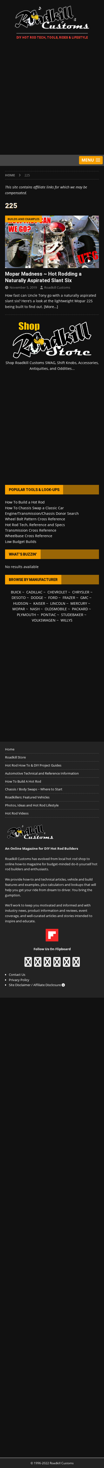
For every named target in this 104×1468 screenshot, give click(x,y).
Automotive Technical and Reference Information (42, 773)
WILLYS (66, 620)
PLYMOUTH (26, 614)
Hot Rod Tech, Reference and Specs (35, 524)
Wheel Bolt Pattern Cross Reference (35, 519)
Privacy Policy (19, 980)
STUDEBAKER (72, 614)
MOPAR (18, 608)
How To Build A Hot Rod (23, 781)
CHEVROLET (57, 592)
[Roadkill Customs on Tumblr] (57, 964)
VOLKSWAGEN (44, 620)
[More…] (51, 306)
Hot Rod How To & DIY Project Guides (33, 765)
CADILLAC (34, 592)
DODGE (37, 597)
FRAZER (69, 597)
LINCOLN (57, 603)
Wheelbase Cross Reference (28, 535)
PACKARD (80, 608)
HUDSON (20, 603)
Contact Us (17, 974)
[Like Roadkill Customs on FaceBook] (28, 964)
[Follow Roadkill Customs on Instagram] (37, 964)
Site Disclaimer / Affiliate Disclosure (35, 985)
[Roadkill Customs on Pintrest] (47, 964)
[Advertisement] (52, 98)
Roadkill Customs (57, 287)
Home (9, 749)
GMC (84, 597)
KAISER (39, 603)
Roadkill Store (15, 757)
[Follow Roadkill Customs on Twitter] (66, 964)
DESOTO (19, 597)
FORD (53, 597)
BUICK (16, 592)
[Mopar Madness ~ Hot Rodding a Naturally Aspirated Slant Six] (52, 242)
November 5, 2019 (23, 287)
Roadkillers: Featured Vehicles (27, 797)
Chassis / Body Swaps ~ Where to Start (33, 789)
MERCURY (78, 603)
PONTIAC (48, 614)
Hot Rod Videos (17, 813)
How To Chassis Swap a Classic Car (34, 507)
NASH (35, 608)
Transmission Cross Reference (30, 530)
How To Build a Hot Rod (25, 502)
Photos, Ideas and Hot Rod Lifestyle (32, 805)
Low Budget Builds (20, 541)
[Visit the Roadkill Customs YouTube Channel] (76, 964)
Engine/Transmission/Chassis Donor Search (42, 513)
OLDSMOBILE (56, 608)
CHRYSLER (80, 592)
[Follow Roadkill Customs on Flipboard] (52, 938)
